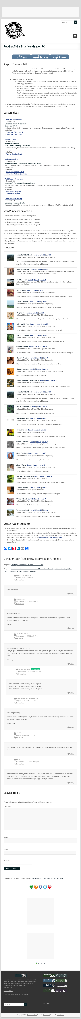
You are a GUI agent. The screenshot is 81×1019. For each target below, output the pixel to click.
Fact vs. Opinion (10, 139)
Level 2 (42, 255)
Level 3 (48, 255)
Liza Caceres (20, 599)
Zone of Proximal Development (50, 537)
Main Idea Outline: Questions (16, 174)
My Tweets (46, 1003)
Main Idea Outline (11, 159)
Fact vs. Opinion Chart (14, 154)
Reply (72, 593)
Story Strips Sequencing (13, 199)
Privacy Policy (8, 991)
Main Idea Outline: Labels (15, 172)
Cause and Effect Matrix (13, 119)
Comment (8, 806)
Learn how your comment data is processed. (47, 878)
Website (7, 861)
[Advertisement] (40, 12)
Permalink (20, 580)
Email (6, 849)
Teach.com (41, 963)
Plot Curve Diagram (13, 194)
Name (6, 837)
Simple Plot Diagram (13, 191)
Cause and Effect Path (14, 134)
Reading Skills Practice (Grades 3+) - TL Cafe (27, 565)
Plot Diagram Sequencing (14, 179)
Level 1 (36, 255)
